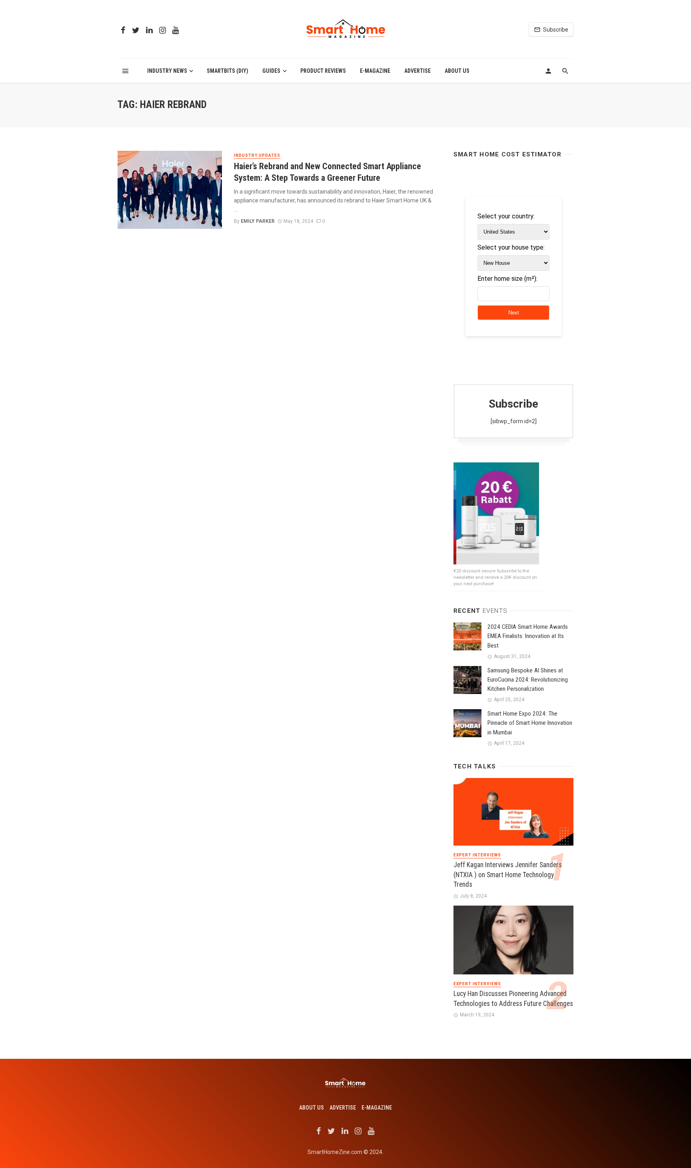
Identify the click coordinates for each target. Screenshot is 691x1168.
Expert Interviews (477, 855)
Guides (271, 71)
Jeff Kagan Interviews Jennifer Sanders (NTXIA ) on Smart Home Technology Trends (507, 874)
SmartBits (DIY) (227, 71)
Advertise (417, 71)
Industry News (167, 71)
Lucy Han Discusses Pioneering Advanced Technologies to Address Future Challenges (513, 999)
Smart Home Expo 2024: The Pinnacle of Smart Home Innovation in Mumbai (529, 723)
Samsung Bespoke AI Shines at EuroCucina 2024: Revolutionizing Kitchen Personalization (527, 679)
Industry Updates (257, 155)
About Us (457, 71)
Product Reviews (323, 71)
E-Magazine (375, 71)
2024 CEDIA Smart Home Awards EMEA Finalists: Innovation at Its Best (527, 636)
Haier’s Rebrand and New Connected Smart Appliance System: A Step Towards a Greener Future (327, 171)
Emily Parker (258, 221)
